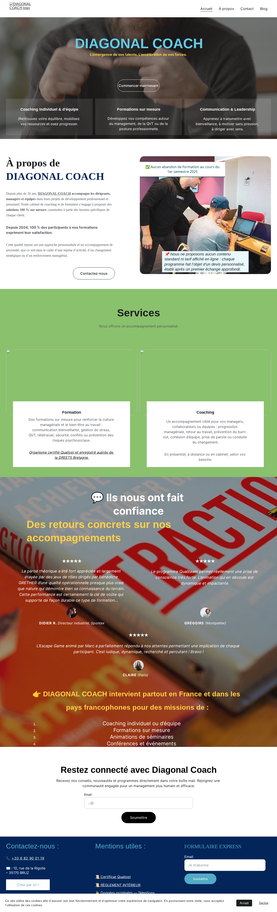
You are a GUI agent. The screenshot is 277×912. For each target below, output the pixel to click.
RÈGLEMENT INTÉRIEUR (120, 885)
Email (88, 794)
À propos (226, 8)
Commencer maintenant (138, 85)
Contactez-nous (94, 273)
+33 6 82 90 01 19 (28, 858)
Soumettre (138, 817)
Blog (263, 8)
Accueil (206, 8)
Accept (244, 903)
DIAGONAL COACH (54, 193)
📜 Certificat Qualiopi (113, 877)
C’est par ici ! (28, 885)
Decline (263, 903)
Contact (247, 8)
